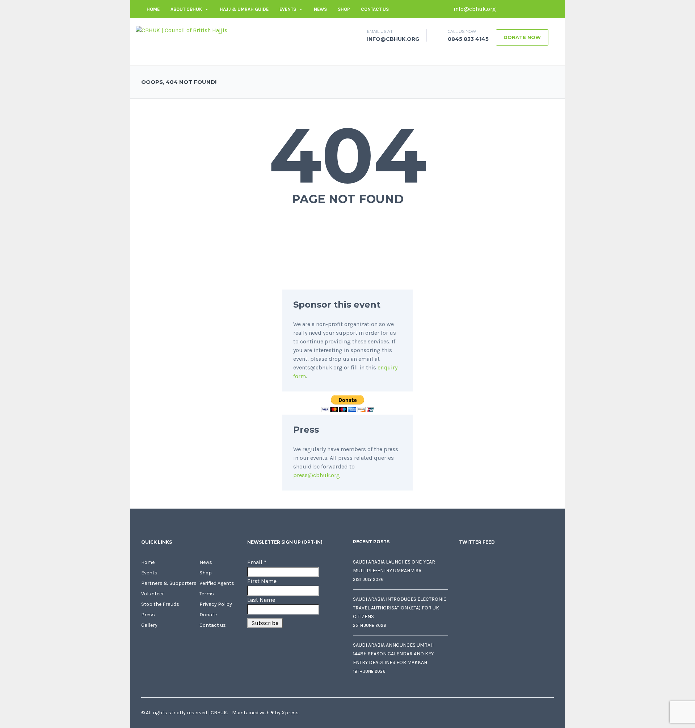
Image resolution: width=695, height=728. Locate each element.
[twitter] (515, 9)
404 (347, 155)
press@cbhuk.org (316, 475)
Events (287, 9)
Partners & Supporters (169, 583)
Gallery (149, 625)
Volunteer (152, 594)
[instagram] (548, 9)
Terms (206, 594)
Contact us (375, 9)
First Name (262, 581)
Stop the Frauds (160, 604)
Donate (208, 615)
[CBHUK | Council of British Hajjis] (181, 29)
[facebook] (505, 9)
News (320, 9)
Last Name (261, 599)
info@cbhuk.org (474, 8)
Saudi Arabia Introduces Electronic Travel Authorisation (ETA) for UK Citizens (400, 608)
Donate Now (522, 37)
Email (256, 562)
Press (148, 615)
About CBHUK (186, 9)
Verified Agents (216, 583)
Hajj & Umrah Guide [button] (244, 9)
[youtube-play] (537, 9)
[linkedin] (526, 9)
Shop (344, 9)
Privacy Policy (215, 604)
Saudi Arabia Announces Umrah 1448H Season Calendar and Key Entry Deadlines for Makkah (393, 653)
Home (153, 9)
